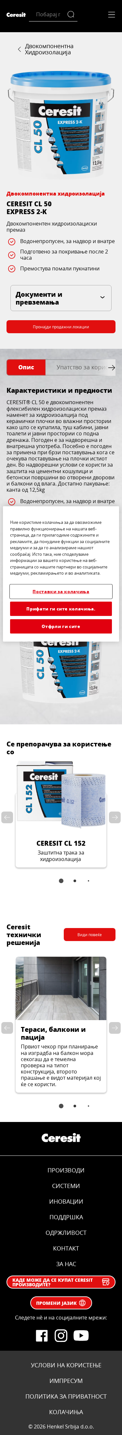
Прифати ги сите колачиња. (60, 609)
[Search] (72, 14)
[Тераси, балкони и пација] (61, 1025)
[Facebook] (41, 1336)
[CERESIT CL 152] (61, 814)
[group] (61, 125)
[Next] (113, 817)
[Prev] (8, 817)
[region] (61, 574)
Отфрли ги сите (61, 626)
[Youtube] (80, 1336)
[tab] (26, 367)
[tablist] (61, 885)
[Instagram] (61, 1336)
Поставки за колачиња (61, 591)
